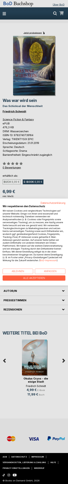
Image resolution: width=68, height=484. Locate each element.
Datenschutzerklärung (53, 203)
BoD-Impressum (48, 260)
